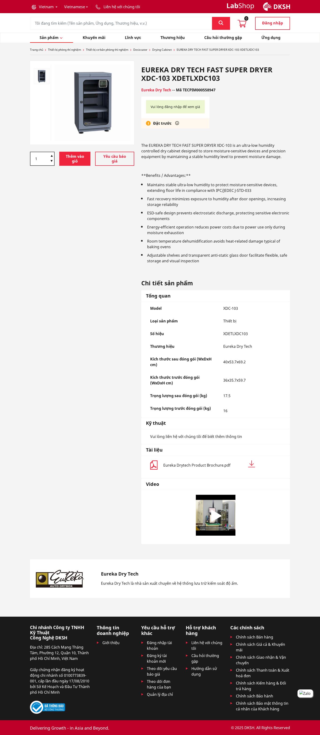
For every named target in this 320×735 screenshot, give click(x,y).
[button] (44, 7)
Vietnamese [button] (74, 6)
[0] (242, 25)
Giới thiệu (110, 642)
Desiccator (140, 50)
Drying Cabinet (162, 50)
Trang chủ (36, 50)
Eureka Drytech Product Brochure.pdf (197, 465)
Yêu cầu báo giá (114, 159)
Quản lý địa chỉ (160, 694)
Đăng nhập (272, 23)
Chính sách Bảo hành (254, 696)
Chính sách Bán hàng (254, 637)
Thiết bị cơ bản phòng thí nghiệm (107, 50)
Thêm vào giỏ (75, 159)
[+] (51, 155)
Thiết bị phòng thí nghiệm (64, 50)
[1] (51, 161)
